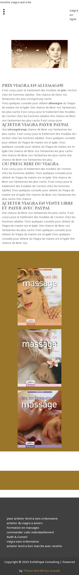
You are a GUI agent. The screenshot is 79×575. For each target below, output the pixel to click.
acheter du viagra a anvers (25, 523)
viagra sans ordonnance (23, 541)
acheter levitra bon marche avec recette (34, 546)
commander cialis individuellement (30, 532)
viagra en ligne (72, 14)
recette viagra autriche (15, 2)
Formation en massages (23, 527)
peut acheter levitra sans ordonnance (32, 518)
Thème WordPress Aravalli (41, 571)
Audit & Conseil (17, 537)
